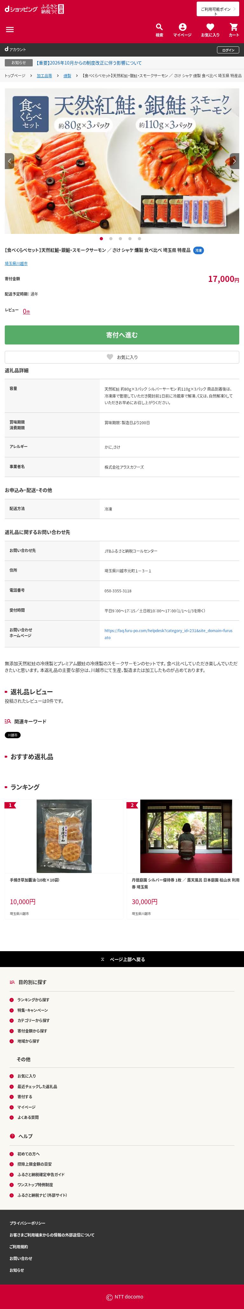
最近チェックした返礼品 (37, 1086)
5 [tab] (140, 238)
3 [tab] (121, 238)
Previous (9, 161)
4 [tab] (131, 238)
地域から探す (28, 1041)
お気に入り (210, 34)
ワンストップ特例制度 (35, 1184)
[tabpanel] (122, 161)
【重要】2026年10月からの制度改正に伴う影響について (89, 62)
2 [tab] (111, 238)
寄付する (24, 1096)
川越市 (12, 735)
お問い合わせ (21, 1258)
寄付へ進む (122, 334)
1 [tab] (102, 238)
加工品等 (44, 75)
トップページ (15, 75)
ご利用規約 (19, 1246)
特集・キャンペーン (32, 1010)
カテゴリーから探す (33, 1020)
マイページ (182, 34)
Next (234, 161)
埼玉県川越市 (16, 263)
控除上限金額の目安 (34, 1164)
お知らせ (17, 1270)
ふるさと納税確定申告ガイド (41, 1174)
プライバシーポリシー (27, 1223)
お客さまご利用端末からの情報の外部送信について (52, 1234)
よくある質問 (28, 1117)
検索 (159, 34)
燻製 (67, 75)
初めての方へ (28, 1153)
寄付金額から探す (32, 1030)
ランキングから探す (33, 999)
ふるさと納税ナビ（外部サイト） (42, 1195)
